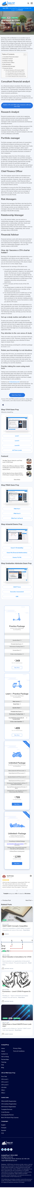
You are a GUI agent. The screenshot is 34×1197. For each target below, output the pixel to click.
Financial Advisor (8, 68)
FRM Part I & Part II (17, 518)
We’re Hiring (5, 1056)
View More (17, 479)
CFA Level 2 (4, 1082)
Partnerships (5, 1059)
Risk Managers (7, 64)
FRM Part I (17, 508)
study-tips (15, 17)
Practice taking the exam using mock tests (17, 76)
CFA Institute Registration (8, 1104)
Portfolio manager (8, 60)
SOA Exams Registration (8, 1106)
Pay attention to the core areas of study (16, 73)
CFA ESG (3, 1087)
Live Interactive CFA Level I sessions (15, 843)
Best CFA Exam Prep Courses (10, 1117)
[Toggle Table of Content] (24, 54)
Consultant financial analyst (10, 57)
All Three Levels (17, 450)
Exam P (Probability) (17, 548)
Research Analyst (8, 58)
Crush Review (5, 1112)
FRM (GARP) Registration (8, 1101)
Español (3, 1130)
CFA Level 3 (4, 1084)
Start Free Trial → (17, 395)
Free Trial (4, 1076)
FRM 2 (3, 1093)
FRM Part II (17, 513)
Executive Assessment (17, 591)
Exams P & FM (17, 557)
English (3, 1125)
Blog (2, 1067)
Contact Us (4, 1054)
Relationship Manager (9, 66)
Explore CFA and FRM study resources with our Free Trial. (17, 105)
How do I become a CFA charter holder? (15, 70)
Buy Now (17, 667)
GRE (17, 596)
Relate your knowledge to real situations (16, 74)
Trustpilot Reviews (6, 1109)
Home (3, 1048)
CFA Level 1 (4, 1079)
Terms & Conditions (19, 1051)
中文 (2, 1133)
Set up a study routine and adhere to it (16, 71)
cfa (9, 17)
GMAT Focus (17, 587)
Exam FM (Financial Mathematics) (17, 552)
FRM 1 (3, 1090)
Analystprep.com (14, 382)
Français (3, 1127)
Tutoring (3, 1062)
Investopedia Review (7, 1115)
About (3, 1051)
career (4, 17)
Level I (17, 436)
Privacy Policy (17, 1048)
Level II (17, 440)
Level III (17, 445)
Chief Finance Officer (8, 62)
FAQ (2, 1065)
